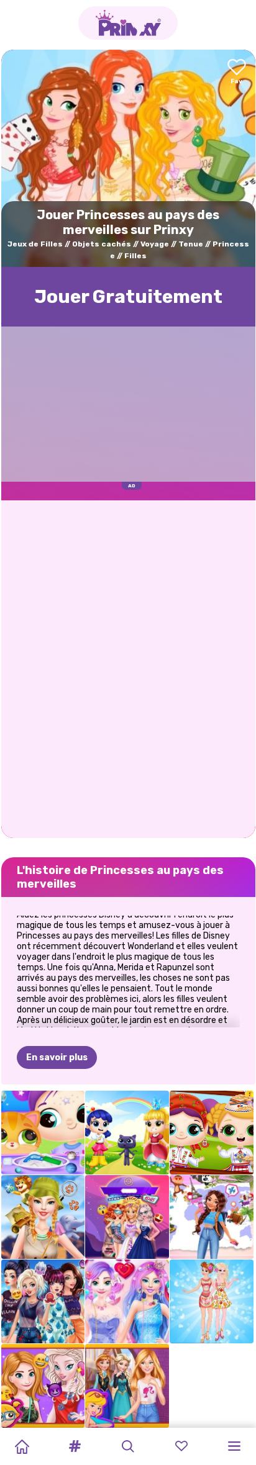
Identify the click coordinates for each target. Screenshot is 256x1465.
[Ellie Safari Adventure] (43, 1217)
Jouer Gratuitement (128, 297)
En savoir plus (57, 1057)
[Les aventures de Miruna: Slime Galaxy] (43, 1132)
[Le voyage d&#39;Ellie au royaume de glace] (127, 1386)
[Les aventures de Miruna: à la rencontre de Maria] (212, 1132)
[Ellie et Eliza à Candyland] (127, 1301)
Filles (135, 255)
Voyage (154, 244)
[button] (75, 1446)
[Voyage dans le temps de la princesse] (127, 1217)
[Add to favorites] (236, 72)
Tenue (190, 244)
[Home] (21, 1446)
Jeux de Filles (35, 244)
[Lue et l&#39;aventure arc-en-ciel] (127, 1132)
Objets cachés (101, 244)
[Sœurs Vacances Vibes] (43, 1386)
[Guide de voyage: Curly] (212, 1217)
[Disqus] (128, 668)
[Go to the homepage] (128, 22)
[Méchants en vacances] (43, 1301)
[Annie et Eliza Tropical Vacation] (212, 1301)
